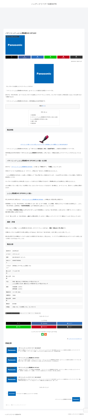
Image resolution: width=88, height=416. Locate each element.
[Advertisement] (44, 18)
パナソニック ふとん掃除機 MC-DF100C (21, 166)
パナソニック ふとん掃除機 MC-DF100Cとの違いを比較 (45, 117)
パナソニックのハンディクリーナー (13, 313)
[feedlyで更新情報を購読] (42, 334)
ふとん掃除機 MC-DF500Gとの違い (40, 119)
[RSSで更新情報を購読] (45, 334)
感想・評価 (34, 121)
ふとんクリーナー (25, 313)
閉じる (43, 105)
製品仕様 (34, 123)
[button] (76, 57)
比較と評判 (38, 313)
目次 (42, 112)
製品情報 (34, 115)
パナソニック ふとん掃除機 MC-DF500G (32, 199)
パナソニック (32, 313)
